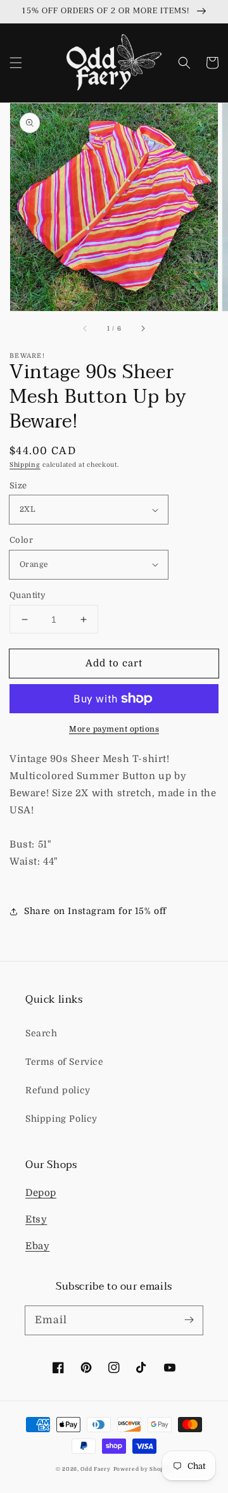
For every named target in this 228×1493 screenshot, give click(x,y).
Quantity (28, 595)
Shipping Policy (61, 1119)
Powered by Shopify (143, 1469)
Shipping (25, 464)
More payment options (114, 729)
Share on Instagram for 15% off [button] (95, 911)
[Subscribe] (189, 1320)
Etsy (36, 1219)
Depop (40, 1192)
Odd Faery (95, 1469)
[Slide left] (85, 329)
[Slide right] (142, 329)
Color (21, 540)
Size (18, 485)
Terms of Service (64, 1062)
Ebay (37, 1246)
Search (41, 1033)
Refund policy (58, 1090)
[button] (16, 63)
